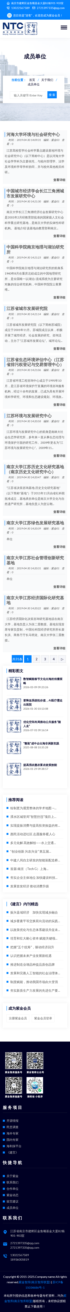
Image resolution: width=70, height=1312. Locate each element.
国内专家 (12, 1139)
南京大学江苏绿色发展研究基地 (35, 523)
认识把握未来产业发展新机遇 (31, 956)
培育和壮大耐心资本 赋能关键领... (33, 938)
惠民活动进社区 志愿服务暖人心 (32, 834)
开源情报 (12, 1120)
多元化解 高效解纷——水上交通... (33, 843)
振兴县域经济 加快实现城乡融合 (34, 912)
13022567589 (20, 8)
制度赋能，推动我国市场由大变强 (34, 982)
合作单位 (12, 1188)
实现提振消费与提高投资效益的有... (35, 825)
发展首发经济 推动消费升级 (29, 886)
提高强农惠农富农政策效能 (40, 764)
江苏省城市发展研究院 (27, 308)
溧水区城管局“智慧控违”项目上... (33, 817)
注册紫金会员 (18, 1018)
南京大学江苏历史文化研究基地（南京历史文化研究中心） (35, 469)
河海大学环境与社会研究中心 (33, 134)
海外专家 (12, 1133)
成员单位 (34, 84)
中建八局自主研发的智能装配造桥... (35, 860)
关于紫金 (12, 1176)
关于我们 (47, 79)
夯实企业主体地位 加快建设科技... (33, 878)
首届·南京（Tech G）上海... (29, 869)
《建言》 (12, 1152)
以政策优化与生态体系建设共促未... (35, 930)
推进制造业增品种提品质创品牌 (32, 964)
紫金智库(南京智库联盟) (34, 1282)
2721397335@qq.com (51, 8)
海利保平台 (14, 1146)
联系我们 (12, 1182)
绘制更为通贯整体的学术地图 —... (33, 808)
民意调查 (12, 1127)
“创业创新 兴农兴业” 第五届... (30, 851)
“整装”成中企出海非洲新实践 (41, 743)
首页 (32, 79)
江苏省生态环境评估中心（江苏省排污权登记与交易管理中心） (35, 362)
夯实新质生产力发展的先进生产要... (35, 990)
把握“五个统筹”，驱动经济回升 (32, 947)
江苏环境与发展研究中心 (29, 415)
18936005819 (19, 1259)
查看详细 (59, 179)
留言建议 (12, 1201)
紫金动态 (12, 1195)
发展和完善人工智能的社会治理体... (35, 973)
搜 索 (52, 94)
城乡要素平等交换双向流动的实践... (35, 921)
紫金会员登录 (43, 1018)
